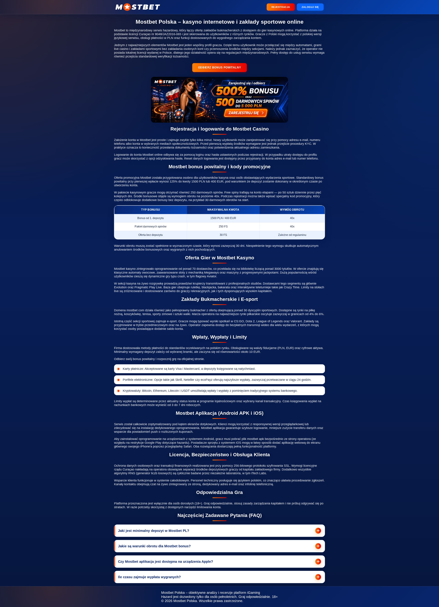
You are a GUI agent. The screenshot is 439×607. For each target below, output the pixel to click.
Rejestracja (280, 7)
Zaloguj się (310, 7)
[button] (432, 512)
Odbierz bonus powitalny (219, 67)
